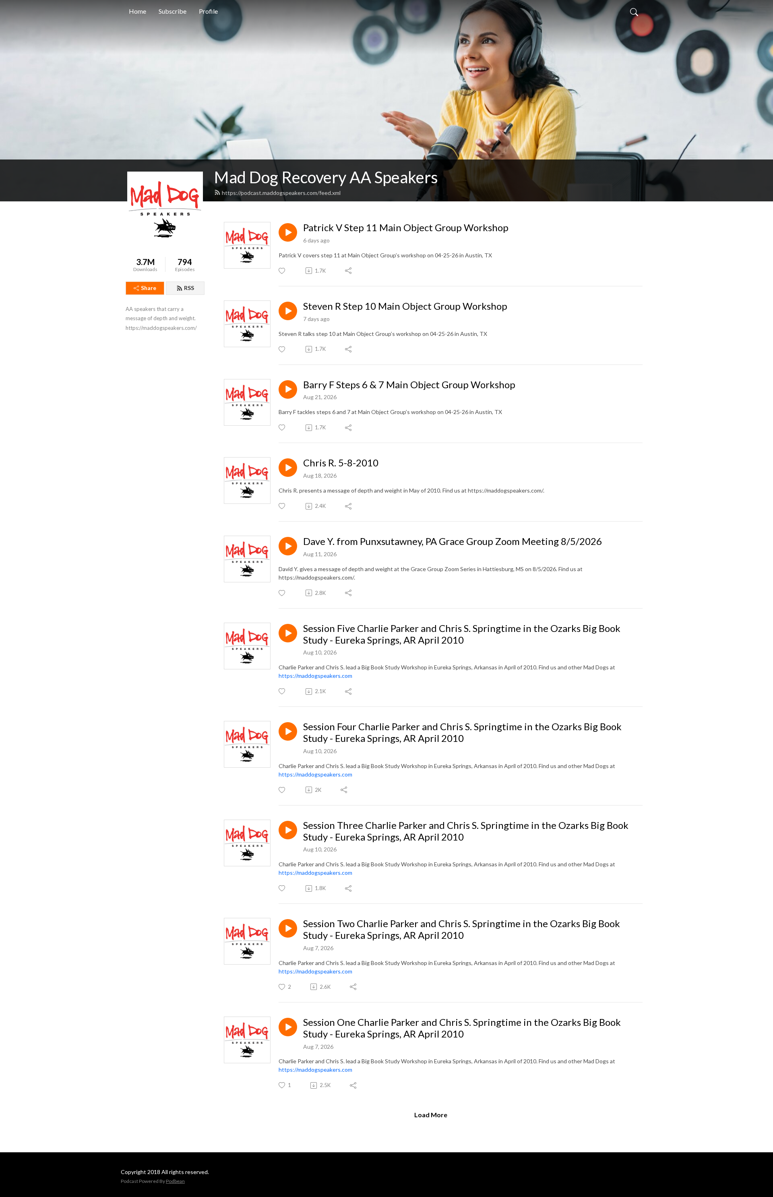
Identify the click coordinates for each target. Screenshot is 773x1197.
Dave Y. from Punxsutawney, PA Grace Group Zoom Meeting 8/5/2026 (452, 541)
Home (137, 11)
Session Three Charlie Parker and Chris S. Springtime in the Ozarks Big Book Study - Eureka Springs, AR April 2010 (465, 831)
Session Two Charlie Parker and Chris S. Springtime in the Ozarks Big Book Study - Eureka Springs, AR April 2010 (461, 929)
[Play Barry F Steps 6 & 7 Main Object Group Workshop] (288, 389)
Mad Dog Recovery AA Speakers (326, 177)
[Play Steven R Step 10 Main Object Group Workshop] (288, 311)
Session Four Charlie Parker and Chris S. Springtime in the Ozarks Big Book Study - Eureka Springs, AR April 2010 (462, 732)
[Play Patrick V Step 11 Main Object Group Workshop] (288, 232)
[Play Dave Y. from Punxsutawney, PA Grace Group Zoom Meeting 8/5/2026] (288, 546)
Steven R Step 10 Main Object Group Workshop (405, 306)
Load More (430, 1114)
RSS (189, 287)
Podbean (175, 1181)
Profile (208, 11)
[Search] (634, 11)
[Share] (348, 271)
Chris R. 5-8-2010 (340, 462)
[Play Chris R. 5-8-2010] (288, 467)
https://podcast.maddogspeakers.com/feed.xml (281, 192)
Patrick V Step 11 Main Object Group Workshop (405, 227)
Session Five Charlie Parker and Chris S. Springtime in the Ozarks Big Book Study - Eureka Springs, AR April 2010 (461, 634)
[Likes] (282, 271)
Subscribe (172, 11)
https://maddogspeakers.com (315, 675)
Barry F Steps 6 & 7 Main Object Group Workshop (409, 384)
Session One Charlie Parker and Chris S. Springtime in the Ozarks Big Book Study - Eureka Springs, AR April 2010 (462, 1028)
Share (148, 287)
